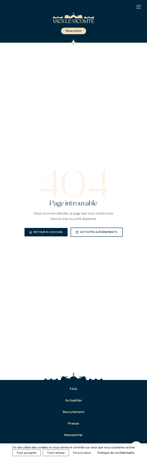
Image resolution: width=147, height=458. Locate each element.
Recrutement (73, 412)
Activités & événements (99, 232)
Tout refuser (56, 453)
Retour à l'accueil (48, 232)
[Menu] (138, 7)
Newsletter (73, 435)
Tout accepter (26, 453)
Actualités (73, 400)
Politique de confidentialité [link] (115, 453)
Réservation (74, 30)
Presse (73, 423)
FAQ (73, 389)
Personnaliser (82, 453)
